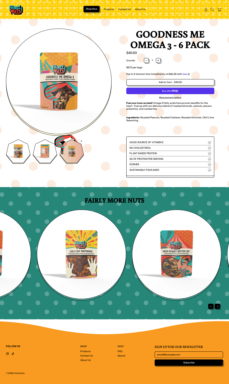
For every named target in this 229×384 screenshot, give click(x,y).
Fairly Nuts (19, 373)
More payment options (170, 97)
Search (121, 355)
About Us (140, 9)
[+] (158, 60)
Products (109, 9)
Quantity (130, 60)
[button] (212, 9)
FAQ (120, 351)
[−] (146, 60)
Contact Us (124, 9)
